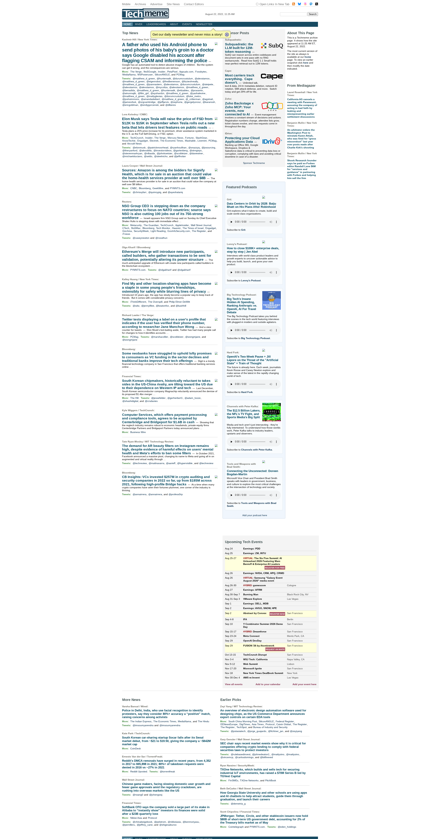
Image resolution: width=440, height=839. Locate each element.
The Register (199, 231)
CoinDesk (135, 748)
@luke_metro (193, 96)
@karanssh (209, 102)
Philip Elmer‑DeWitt (179, 301)
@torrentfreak (167, 771)
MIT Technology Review (159, 441)
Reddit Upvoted (138, 771)
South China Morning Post (242, 721)
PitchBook (270, 780)
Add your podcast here (254, 515)
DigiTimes (244, 724)
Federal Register (285, 721)
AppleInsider (182, 225)
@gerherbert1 (175, 398)
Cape (228, 70)
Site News (173, 4)
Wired (144, 706)
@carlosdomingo (244, 757)
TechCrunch (136, 137)
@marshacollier (159, 336)
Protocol (152, 818)
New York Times (147, 39)
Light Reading (158, 231)
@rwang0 (138, 794)
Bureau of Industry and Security (270, 727)
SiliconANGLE (162, 74)
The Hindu (203, 721)
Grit (243, 229)
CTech (125, 228)
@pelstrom (160, 821)
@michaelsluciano (132, 156)
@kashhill (181, 305)
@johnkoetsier (164, 153)
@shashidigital (130, 401)
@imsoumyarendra (143, 725)
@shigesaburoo (168, 824)
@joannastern (154, 84)
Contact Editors (194, 4)
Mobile (126, 4)
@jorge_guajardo (256, 731)
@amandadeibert (150, 99)
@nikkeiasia (174, 821)
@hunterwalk (164, 78)
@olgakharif (164, 269)
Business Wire (138, 432)
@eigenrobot (153, 81)
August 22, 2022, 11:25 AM (220, 14)
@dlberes (170, 105)
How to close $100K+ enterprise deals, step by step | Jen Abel (253, 250)
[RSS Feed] (293, 4)
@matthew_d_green (144, 78)
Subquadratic (233, 39)
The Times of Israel (193, 228)
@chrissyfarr (139, 192)
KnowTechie (128, 140)
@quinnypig (154, 192)
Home (127, 24)
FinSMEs (233, 780)
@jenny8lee (147, 305)
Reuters (126, 201)
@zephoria (176, 102)
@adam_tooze (193, 398)
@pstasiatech (238, 731)
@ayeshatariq (175, 192)
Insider (161, 71)
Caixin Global (283, 724)
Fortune (189, 137)
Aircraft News (134, 143)
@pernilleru (128, 824)
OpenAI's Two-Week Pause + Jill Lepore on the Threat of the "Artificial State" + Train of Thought (252, 360)
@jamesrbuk (129, 102)
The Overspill (155, 301)
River (138, 24)
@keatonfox (162, 305)
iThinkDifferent (138, 301)
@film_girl (143, 93)
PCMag (180, 74)
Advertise (156, 4)
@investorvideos (162, 150)
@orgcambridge (147, 102)
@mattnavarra (156, 463)
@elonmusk (139, 147)
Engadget (142, 140)
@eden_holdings (287, 826)
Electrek (154, 140)
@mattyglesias (154, 96)
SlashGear (201, 137)
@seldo (148, 156)
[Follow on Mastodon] (311, 4)
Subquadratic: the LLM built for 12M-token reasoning (239, 47)
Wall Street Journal (151, 165)
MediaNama (129, 74)
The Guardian (151, 225)
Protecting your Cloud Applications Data (242, 139)
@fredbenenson (171, 81)
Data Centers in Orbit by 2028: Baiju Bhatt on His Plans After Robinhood (251, 205)
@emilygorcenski (149, 105)
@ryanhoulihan (178, 147)
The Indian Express (140, 721)
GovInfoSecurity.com (178, 231)
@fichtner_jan (275, 731)
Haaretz (176, 228)
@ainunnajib (129, 93)
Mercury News (175, 137)
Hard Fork (247, 392)
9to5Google (150, 71)
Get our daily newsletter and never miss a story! (187, 34)
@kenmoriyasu (191, 821)
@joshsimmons (130, 99)
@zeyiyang (296, 731)
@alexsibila (145, 150)
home (308, 56)
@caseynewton (141, 238)
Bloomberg (145, 188)
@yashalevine (197, 93)
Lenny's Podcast (251, 280)
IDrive (228, 133)
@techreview (140, 463)
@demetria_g (238, 803)
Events (187, 24)
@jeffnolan (180, 156)
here (305, 62)
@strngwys (196, 150)
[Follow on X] (316, 4)
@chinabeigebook (142, 821)
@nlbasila (149, 153)
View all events (234, 684)
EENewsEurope (229, 724)
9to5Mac (136, 228)
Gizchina (127, 231)
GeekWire (157, 188)
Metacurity (136, 225)
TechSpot (241, 727)
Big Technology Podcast (255, 338)
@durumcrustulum (183, 78)
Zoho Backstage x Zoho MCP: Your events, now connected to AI (239, 109)
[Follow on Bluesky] (299, 4)
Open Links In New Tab (274, 4)
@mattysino (277, 754)
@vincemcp (227, 757)
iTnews (126, 234)
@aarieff (170, 463)
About (174, 24)
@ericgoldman (130, 105)
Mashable (190, 140)
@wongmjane (192, 336)
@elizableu (183, 90)
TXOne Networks (249, 780)
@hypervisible (184, 463)
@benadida (128, 90)
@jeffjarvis (163, 102)
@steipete (207, 84)
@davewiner (196, 153)
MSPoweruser (145, 74)
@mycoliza (162, 87)
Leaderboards (156, 24)
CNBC (143, 114)
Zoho (228, 98)
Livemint (202, 140)
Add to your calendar (268, 684)
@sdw (136, 305)
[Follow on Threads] (305, 4)
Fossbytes (200, 71)
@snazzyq (194, 147)
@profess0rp (176, 494)
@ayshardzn (157, 93)
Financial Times (131, 376)
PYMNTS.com (177, 188)
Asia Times (258, 724)
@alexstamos (202, 78)
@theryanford (129, 150)
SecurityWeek (141, 231)
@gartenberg (180, 150)
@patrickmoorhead (157, 147)
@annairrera (139, 494)
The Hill (134, 398)
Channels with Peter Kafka (256, 449)
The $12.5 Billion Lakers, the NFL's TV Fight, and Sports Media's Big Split (243, 414)
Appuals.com (186, 71)
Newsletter (204, 24)
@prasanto (197, 90)
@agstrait (207, 99)
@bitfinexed (266, 757)
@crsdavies (151, 401)
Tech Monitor (163, 228)
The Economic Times (171, 140)
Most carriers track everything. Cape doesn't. (239, 79)
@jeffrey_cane (145, 824)
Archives (140, 4)
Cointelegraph (236, 826)
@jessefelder (158, 398)
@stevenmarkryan (132, 153)
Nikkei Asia (136, 818)
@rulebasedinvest (240, 754)
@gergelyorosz (192, 102)
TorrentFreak (154, 756)
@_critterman (193, 99)
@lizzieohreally (190, 81)
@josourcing (208, 147)
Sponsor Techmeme (254, 163)
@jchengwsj (155, 794)
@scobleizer (181, 153)
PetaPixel (172, 71)
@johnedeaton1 (261, 754)
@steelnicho (161, 156)
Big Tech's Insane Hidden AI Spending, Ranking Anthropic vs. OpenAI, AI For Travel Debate (242, 305)
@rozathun (161, 238)
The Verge (136, 71)
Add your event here (304, 684)
